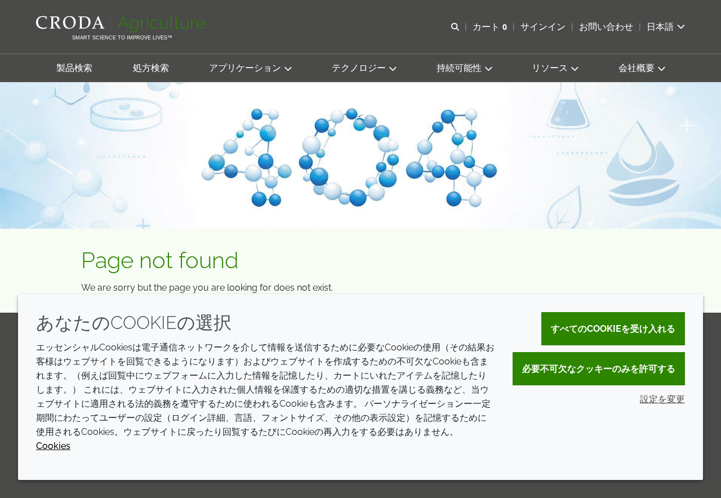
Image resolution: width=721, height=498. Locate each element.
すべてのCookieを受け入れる (613, 328)
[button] (74, 68)
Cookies (53, 446)
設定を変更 (662, 399)
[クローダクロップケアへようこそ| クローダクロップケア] (122, 24)
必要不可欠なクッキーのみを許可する (598, 368)
